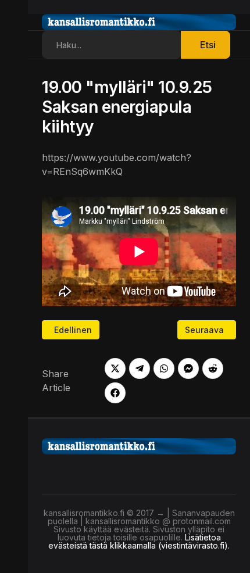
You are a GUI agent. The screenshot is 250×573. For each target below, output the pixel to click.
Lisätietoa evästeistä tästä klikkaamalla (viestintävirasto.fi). (139, 541)
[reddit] (212, 368)
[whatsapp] (163, 368)
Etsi (208, 45)
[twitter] (115, 368)
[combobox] (111, 45)
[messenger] (188, 368)
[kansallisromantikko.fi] (139, 445)
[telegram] (139, 368)
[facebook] (115, 392)
